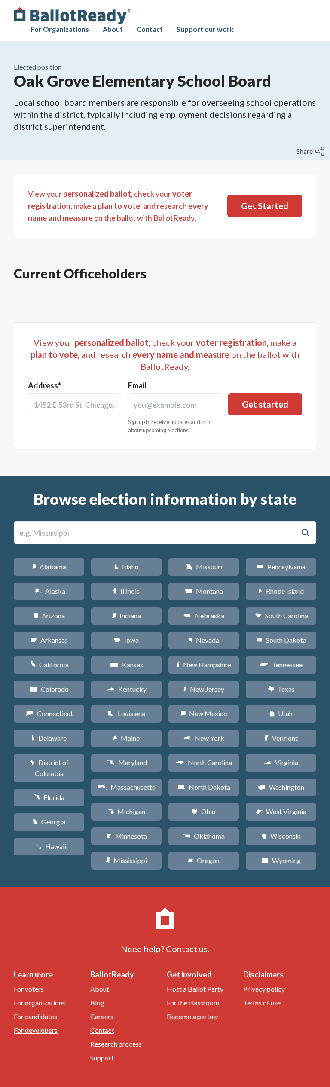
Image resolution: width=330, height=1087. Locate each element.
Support (102, 1057)
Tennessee (281, 664)
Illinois (126, 591)
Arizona (49, 615)
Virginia (281, 762)
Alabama (49, 566)
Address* (44, 385)
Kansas (126, 664)
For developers (36, 1030)
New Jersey (203, 689)
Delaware (49, 738)
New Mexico (203, 713)
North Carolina (203, 762)
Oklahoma (204, 836)
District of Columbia (49, 767)
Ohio (204, 811)
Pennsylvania (281, 566)
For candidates (35, 1016)
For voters (29, 989)
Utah (281, 713)
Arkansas (49, 640)
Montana (204, 591)
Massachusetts (126, 787)
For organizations (39, 1002)
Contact (150, 29)
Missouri (204, 566)
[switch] (311, 151)
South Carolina (281, 615)
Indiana (126, 615)
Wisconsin (281, 836)
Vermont (281, 738)
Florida (49, 797)
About (113, 29)
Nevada (203, 640)
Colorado (49, 689)
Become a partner (193, 1016)
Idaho (126, 566)
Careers (101, 1016)
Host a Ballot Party (195, 989)
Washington (281, 787)
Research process (116, 1044)
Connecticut (49, 713)
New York (203, 738)
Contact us (187, 948)
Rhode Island (281, 591)
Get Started (264, 206)
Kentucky (127, 689)
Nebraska (203, 615)
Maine (126, 738)
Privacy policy (264, 989)
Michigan (126, 811)
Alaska (49, 591)
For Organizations (60, 29)
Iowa (126, 640)
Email (137, 385)
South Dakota (281, 640)
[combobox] (74, 404)
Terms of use (262, 1002)
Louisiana (126, 713)
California (49, 664)
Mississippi (126, 860)
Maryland (126, 762)
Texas (281, 689)
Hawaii (49, 846)
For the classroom (193, 1002)
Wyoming (281, 860)
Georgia (49, 822)
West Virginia (281, 811)
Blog (97, 1002)
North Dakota (203, 787)
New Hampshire (203, 664)
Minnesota (126, 836)
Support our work (205, 29)
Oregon (204, 860)
